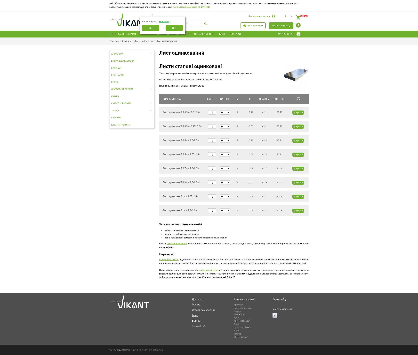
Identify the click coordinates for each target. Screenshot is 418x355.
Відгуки (196, 321)
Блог (195, 315)
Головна (114, 41)
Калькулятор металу (259, 16)
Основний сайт (255, 25)
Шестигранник (240, 337)
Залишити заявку (281, 25)
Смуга (237, 324)
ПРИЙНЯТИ (204, 7)
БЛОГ (222, 34)
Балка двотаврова (242, 308)
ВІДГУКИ (236, 34)
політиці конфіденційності (185, 7)
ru (285, 16)
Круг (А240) (239, 314)
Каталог (126, 41)
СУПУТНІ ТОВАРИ (242, 327)
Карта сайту (279, 299)
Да (150, 28)
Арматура (238, 305)
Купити (299, 112)
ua (291, 16)
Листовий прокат (143, 41)
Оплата (196, 304)
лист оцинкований (177, 243)
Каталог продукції (244, 299)
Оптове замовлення (203, 310)
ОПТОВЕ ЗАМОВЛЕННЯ (201, 34)
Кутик (236, 318)
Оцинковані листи (168, 259)
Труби (236, 330)
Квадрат (238, 311)
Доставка (197, 299)
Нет (174, 28)
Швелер (237, 334)
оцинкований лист (208, 270)
